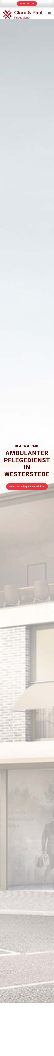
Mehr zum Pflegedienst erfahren (27, 486)
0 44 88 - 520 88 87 (27, 4)
